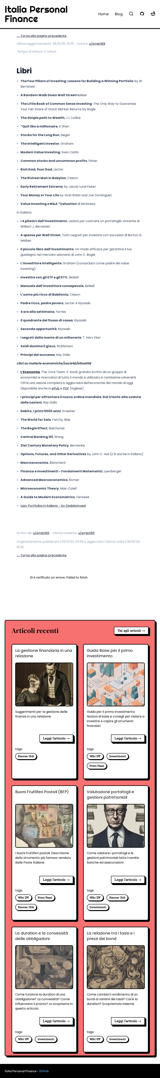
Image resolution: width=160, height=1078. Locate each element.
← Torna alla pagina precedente (42, 36)
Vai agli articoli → (131, 630)
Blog (119, 14)
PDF (66, 388)
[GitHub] (142, 13)
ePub (56, 388)
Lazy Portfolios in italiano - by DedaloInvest (53, 505)
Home (103, 14)
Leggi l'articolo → (56, 738)
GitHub (44, 1071)
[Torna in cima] (150, 1072)
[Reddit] (153, 13)
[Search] (131, 13)
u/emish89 (97, 43)
